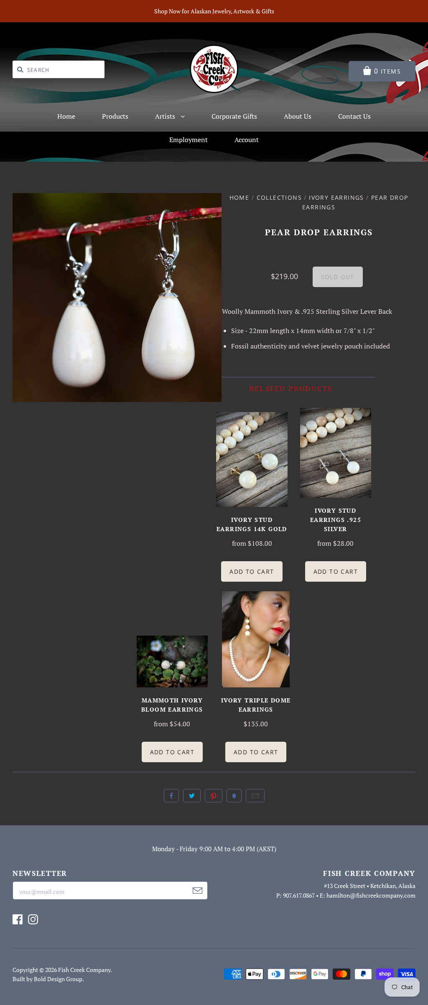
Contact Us (354, 116)
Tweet (192, 795)
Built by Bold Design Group (47, 979)
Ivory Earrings (336, 197)
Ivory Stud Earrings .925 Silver (335, 519)
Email (255, 795)
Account (246, 139)
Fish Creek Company (84, 970)
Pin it (213, 795)
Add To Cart (251, 571)
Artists (166, 116)
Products (115, 116)
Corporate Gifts (234, 116)
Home (66, 116)
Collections (279, 197)
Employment (188, 139)
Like (171, 795)
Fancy (234, 795)
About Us (297, 116)
